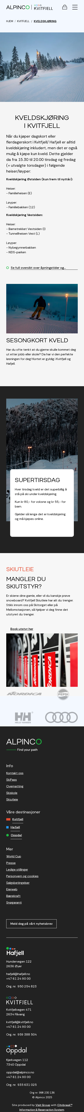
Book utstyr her (21, 629)
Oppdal (16, 835)
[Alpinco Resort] (17, 7)
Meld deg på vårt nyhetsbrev (31, 924)
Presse (11, 863)
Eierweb (11, 889)
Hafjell (15, 827)
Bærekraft (13, 896)
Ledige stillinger (17, 869)
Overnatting (14, 786)
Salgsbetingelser (17, 883)
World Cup (13, 856)
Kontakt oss (14, 773)
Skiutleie (12, 799)
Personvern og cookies (22, 876)
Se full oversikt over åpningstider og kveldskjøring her (35, 268)
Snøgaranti (14, 902)
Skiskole (11, 793)
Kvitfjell (17, 819)
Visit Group (43, 1105)
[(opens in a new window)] (24, 693)
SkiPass (11, 780)
